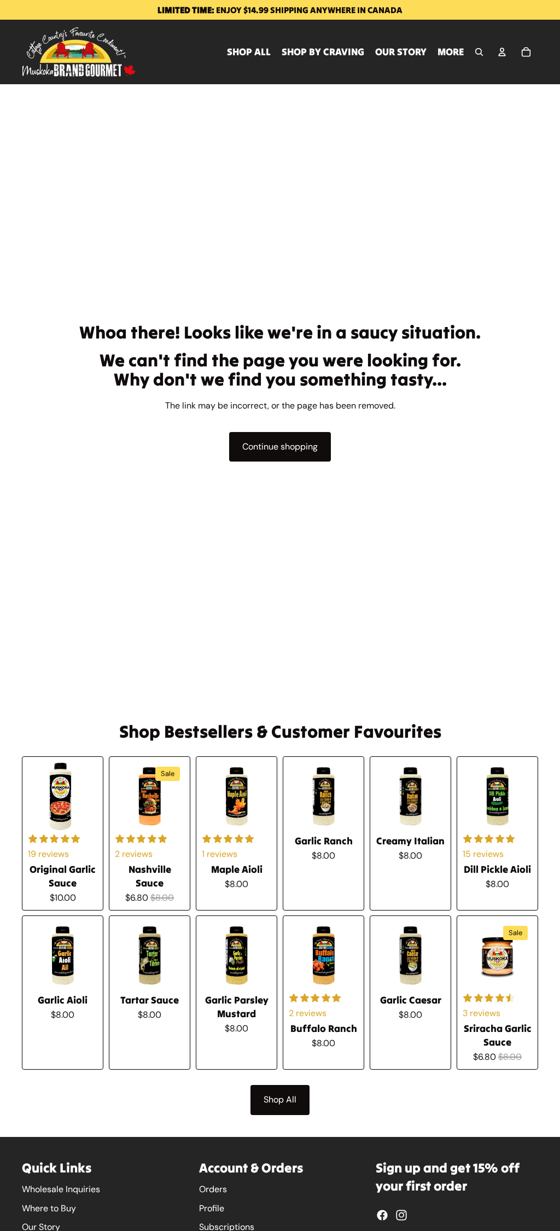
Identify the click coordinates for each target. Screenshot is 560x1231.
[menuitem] (451, 52)
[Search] (479, 52)
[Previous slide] (127, 797)
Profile (211, 1208)
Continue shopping (280, 446)
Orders (213, 1189)
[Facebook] (382, 1215)
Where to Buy (49, 1208)
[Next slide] (172, 797)
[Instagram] (401, 1215)
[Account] (502, 52)
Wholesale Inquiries (61, 1189)
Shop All (280, 1099)
